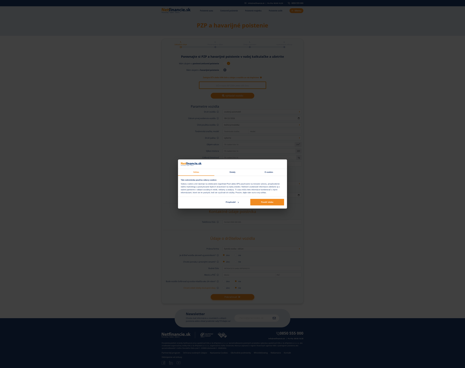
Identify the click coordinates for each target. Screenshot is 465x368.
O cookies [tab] (269, 172)
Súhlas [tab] (196, 172)
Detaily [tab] (233, 172)
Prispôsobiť (231, 202)
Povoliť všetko (267, 202)
